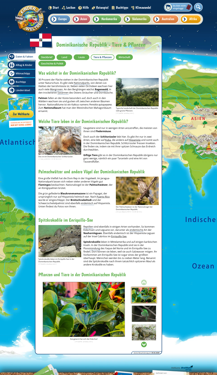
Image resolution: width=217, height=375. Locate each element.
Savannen (63, 92)
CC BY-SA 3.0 (56, 159)
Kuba (108, 140)
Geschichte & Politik (52, 63)
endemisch (87, 203)
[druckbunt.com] (182, 368)
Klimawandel (143, 7)
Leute (81, 57)
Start (56, 7)
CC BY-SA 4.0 (136, 212)
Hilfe (86, 7)
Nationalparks (81, 82)
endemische (136, 230)
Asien (83, 19)
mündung (94, 248)
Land (64, 57)
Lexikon (70, 7)
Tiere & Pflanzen (102, 57)
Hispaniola (135, 140)
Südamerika (139, 19)
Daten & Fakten (24, 56)
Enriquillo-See (119, 236)
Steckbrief (46, 57)
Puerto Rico (103, 196)
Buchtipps (122, 7)
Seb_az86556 (45, 159)
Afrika (193, 19)
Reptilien (88, 226)
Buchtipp (21, 81)
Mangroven (56, 89)
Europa (62, 19)
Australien (168, 19)
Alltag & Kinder (24, 65)
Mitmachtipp (23, 73)
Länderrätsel (23, 90)
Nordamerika (109, 19)
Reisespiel (102, 7)
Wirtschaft (124, 57)
